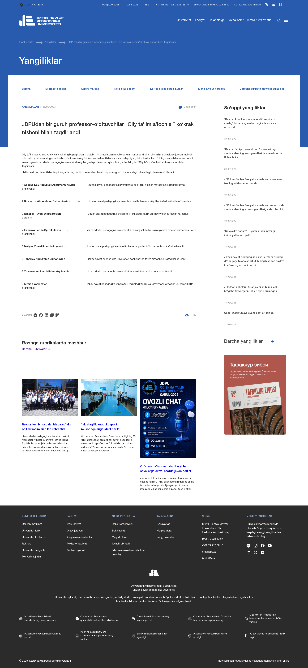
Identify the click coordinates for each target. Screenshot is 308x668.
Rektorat (27, 544)
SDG (147, 5)
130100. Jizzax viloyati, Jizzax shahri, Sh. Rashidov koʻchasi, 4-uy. (216, 528)
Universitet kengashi (33, 550)
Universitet (184, 20)
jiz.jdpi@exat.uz (211, 558)
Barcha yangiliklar (243, 341)
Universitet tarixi (31, 531)
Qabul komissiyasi (122, 524)
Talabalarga (217, 20)
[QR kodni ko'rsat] (58, 315)
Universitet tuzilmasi (33, 537)
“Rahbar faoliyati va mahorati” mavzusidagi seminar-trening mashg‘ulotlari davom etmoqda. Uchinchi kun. (253, 153)
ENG (40, 5)
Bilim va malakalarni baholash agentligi (128, 552)
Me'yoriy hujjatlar (32, 557)
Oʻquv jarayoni (75, 531)
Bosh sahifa (26, 42)
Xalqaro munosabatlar (79, 537)
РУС (34, 5)
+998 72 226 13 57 (212, 539)
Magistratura (119, 537)
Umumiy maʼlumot (32, 524)
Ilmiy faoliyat (74, 524)
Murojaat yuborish (111, 5)
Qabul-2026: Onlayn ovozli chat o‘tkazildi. (249, 313)
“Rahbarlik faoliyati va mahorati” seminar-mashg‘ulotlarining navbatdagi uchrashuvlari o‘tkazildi (251, 123)
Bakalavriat (118, 531)
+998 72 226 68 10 (212, 545)
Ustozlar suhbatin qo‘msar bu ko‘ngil (262, 89)
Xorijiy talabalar (165, 537)
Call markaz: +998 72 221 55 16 (172, 5)
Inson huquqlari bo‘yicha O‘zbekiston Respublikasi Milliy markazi (97, 635)
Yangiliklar (50, 42)
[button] (266, 6)
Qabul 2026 (132, 5)
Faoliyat (200, 20)
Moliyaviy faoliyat (77, 544)
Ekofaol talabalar (55, 89)
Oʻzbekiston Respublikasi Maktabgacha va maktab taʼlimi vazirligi (265, 618)
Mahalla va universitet (211, 89)
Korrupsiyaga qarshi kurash (247, 5)
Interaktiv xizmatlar (259, 20)
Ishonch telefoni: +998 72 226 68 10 (211, 5)
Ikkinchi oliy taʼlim (121, 544)
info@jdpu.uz (209, 552)
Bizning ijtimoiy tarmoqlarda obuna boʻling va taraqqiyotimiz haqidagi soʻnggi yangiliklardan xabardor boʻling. (264, 530)
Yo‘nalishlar (236, 20)
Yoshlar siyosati (76, 550)
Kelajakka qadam (124, 89)
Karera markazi (90, 89)
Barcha (26, 89)
